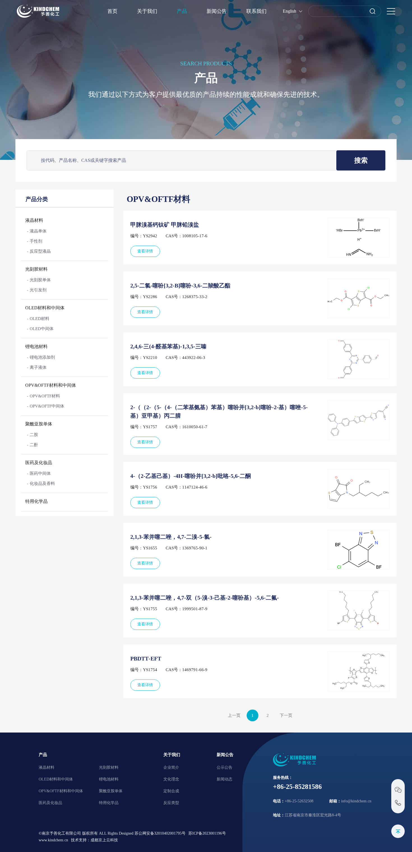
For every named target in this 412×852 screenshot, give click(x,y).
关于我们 (147, 11)
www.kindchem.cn (53, 840)
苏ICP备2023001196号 (207, 833)
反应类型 (171, 803)
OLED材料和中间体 (44, 307)
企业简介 (171, 767)
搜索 (361, 160)
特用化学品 (36, 501)
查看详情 (145, 251)
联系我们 (256, 11)
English (289, 11)
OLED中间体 (42, 328)
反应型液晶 (40, 251)
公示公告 (224, 767)
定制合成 (171, 791)
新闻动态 (224, 779)
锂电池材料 (36, 346)
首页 (112, 11)
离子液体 (38, 367)
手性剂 (36, 241)
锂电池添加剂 (42, 357)
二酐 (34, 445)
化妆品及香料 (42, 483)
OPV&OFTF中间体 (47, 406)
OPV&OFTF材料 (45, 396)
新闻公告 (217, 11)
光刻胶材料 (36, 269)
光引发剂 (38, 290)
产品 (182, 11)
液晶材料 (34, 220)
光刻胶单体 (40, 280)
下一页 (286, 715)
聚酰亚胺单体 (38, 424)
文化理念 (171, 779)
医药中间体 (40, 473)
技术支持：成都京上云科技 (94, 840)
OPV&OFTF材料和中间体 (50, 385)
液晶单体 (38, 231)
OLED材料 (39, 318)
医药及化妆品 (38, 462)
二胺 (34, 434)
